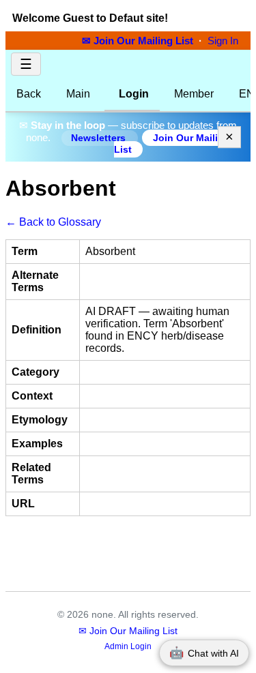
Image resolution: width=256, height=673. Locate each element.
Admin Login (128, 646)
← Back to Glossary (53, 222)
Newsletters (99, 138)
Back (28, 94)
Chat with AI (204, 652)
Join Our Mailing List (172, 143)
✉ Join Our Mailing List (139, 40)
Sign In (223, 40)
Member (194, 94)
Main (78, 94)
